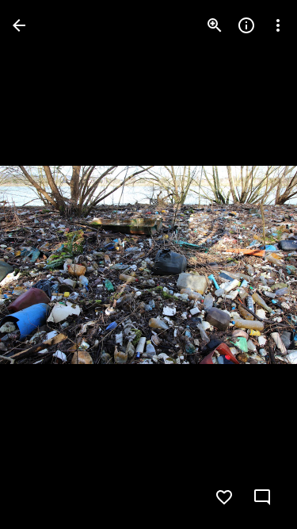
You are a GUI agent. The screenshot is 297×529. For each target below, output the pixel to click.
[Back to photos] (19, 25)
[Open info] (246, 25)
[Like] (224, 497)
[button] (44, 265)
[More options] (278, 25)
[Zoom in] (214, 25)
